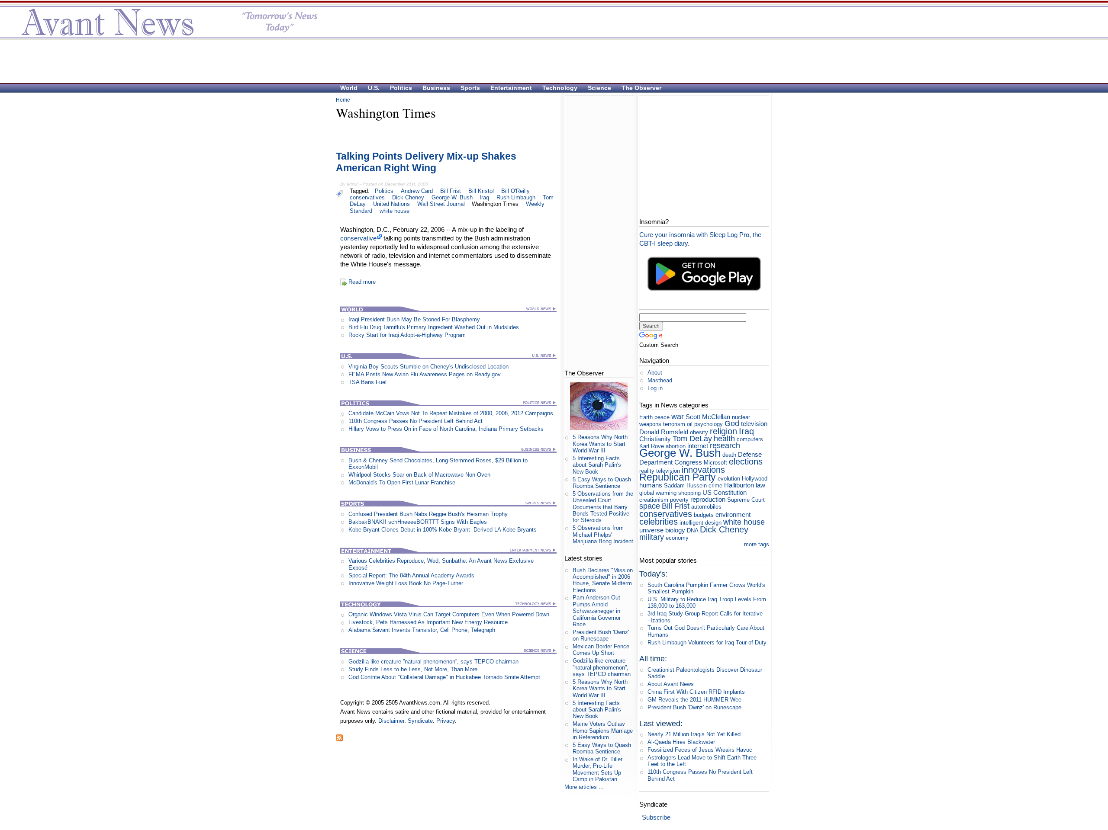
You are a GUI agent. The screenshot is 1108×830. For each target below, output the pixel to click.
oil (689, 424)
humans (650, 485)
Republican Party (677, 477)
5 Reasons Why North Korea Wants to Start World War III (600, 444)
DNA (692, 530)
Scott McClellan (708, 416)
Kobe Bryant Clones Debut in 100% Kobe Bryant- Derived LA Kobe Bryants (442, 529)
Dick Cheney (408, 197)
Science (599, 87)
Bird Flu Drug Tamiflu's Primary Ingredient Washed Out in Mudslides (433, 327)
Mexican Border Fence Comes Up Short (601, 649)
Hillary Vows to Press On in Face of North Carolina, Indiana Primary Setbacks (446, 429)
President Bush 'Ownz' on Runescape (601, 635)
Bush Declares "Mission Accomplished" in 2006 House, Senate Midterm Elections (603, 580)
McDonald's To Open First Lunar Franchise (401, 482)
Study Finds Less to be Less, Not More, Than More (412, 669)
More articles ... (584, 787)
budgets (704, 515)
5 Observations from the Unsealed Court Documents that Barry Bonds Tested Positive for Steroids (603, 506)
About (654, 372)
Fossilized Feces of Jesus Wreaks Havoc (699, 750)
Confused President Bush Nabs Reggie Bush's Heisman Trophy (428, 514)
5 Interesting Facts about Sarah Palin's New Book (597, 465)
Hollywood (754, 478)
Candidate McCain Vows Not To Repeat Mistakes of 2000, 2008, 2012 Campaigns (450, 413)
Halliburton (739, 485)
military (651, 537)
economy (677, 538)
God (732, 423)
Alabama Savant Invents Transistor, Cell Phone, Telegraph (421, 630)
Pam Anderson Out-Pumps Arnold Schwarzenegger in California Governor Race (597, 610)
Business (436, 87)
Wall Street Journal (441, 204)
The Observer (641, 87)
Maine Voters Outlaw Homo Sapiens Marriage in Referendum (603, 730)
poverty (679, 500)
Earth (646, 417)
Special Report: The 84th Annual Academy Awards (411, 575)
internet (697, 445)
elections (746, 461)
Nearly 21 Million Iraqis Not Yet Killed (694, 734)
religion (723, 431)
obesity (699, 432)
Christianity (655, 438)
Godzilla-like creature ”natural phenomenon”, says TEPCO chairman (433, 661)
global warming (657, 493)
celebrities (658, 521)
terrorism (674, 424)
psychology (708, 424)
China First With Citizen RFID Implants (696, 692)
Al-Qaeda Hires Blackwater (681, 742)
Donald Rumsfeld (663, 432)
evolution (729, 478)
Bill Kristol (481, 191)
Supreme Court (746, 500)
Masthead (659, 380)
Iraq (484, 197)
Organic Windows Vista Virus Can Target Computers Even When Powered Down (448, 614)
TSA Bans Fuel (367, 382)
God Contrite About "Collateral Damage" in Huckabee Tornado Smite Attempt (444, 677)
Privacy (445, 721)
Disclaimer (391, 721)
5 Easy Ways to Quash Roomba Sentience (602, 482)
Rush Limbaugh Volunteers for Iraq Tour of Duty (707, 642)
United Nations (391, 204)
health (724, 438)
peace (662, 417)
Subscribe (656, 817)
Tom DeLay (692, 438)
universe (651, 530)
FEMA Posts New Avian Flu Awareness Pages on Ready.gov (424, 374)
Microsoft (715, 462)
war (677, 416)
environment (732, 514)
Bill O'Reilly (515, 191)
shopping (689, 493)
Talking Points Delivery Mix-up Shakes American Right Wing (426, 162)
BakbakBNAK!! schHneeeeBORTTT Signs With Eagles (417, 522)
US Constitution (724, 492)
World (349, 87)
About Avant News (670, 684)
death (729, 455)
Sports (470, 87)
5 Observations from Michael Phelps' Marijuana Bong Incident (603, 535)
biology (675, 530)
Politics (401, 87)
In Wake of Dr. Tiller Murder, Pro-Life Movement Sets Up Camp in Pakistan (597, 769)
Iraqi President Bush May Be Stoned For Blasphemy (414, 319)
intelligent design (700, 522)
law (760, 485)
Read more (362, 282)
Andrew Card (417, 191)
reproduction (707, 499)
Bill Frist (450, 191)
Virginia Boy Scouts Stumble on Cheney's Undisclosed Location (428, 366)
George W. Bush (452, 197)
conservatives (367, 197)
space (649, 506)
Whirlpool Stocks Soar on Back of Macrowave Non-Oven (419, 474)
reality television (659, 471)
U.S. (374, 87)
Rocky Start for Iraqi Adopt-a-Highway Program (407, 335)
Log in (655, 388)
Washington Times (495, 204)
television (754, 423)
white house (394, 211)
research (725, 445)
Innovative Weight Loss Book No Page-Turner (405, 583)
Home (343, 100)
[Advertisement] (549, 61)
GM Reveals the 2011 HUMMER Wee (694, 699)
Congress (688, 462)
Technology (559, 87)
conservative (358, 238)
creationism (653, 500)
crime (715, 485)
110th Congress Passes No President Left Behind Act (415, 421)
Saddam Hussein (685, 485)
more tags (756, 544)
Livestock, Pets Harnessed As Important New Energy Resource (428, 622)
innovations (703, 469)
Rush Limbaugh (515, 197)
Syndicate (420, 721)
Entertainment (511, 87)
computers (750, 439)
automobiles (706, 506)
